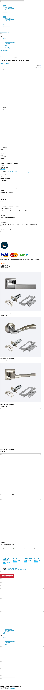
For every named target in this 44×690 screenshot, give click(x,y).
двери (6, 172)
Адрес (1, 168)
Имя (1, 166)
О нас (4, 11)
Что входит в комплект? (5, 161)
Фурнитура (7, 9)
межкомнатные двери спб (23, 172)
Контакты (5, 12)
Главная (4, 5)
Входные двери (8, 7)
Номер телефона (4, 167)
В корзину (16, 561)
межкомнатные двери (12, 172)
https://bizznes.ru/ (12, 688)
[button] (22, 14)
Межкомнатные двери (9, 8)
